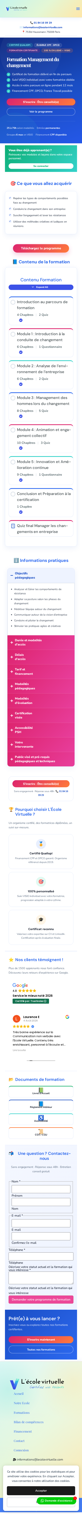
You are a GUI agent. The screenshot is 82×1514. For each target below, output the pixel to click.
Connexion (21, 1450)
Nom (15, 1208)
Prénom (17, 1195)
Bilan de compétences (28, 1422)
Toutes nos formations (41, 1349)
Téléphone (17, 1249)
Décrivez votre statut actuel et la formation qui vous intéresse (40, 1268)
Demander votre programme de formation (41, 1299)
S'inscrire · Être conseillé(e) (41, 102)
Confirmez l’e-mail (24, 1242)
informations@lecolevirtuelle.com (42, 27)
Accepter (41, 1491)
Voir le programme (41, 111)
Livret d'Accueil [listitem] (40, 1091)
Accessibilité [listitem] (41, 1118)
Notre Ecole (22, 1403)
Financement (23, 1431)
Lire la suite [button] (19, 1050)
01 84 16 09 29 (43, 23)
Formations (22, 1413)
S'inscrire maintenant (41, 1340)
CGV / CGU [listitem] (41, 1132)
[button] (78, 8)
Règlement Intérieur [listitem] (41, 1105)
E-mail (16, 1229)
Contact (19, 1441)
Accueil (19, 1394)
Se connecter (41, 166)
